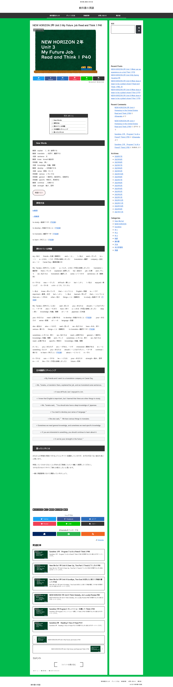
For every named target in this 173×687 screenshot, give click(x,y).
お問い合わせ (132, 681)
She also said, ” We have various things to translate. (69, 419)
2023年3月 (118, 191)
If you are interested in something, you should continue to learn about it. (69, 432)
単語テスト (39, 192)
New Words (58, 120)
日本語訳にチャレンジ (61, 129)
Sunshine (118, 227)
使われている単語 (59, 126)
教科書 (52, 509)
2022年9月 (118, 209)
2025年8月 (118, 162)
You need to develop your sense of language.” (69, 412)
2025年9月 (118, 159)
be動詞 (35, 210)
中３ (116, 235)
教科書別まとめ (105, 681)
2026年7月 (118, 156)
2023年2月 (118, 194)
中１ (116, 230)
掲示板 (139, 681)
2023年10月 (119, 174)
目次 (65, 115)
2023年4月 (118, 188)
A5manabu (119, 116)
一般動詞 (36, 216)
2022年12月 (119, 200)
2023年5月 (118, 185)
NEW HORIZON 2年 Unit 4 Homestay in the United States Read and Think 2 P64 (126, 110)
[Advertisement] (69, 96)
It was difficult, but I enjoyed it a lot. (69, 392)
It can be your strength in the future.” (69, 439)
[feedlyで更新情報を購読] (68, 534)
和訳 (116, 238)
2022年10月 (119, 206)
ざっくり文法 (115, 681)
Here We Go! (119, 221)
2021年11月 (119, 212)
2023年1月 (118, 197)
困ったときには (59, 132)
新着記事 (123, 681)
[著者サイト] (44, 534)
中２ (47, 509)
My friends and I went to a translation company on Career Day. (69, 378)
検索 (112, 23)
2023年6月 (118, 183)
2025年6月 (118, 168)
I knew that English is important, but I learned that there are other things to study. (69, 398)
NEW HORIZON (39, 509)
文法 (116, 244)
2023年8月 (118, 177)
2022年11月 (119, 203)
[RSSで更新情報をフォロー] (93, 534)
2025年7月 (118, 165)
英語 (66, 509)
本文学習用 (59, 509)
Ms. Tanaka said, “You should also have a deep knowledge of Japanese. (69, 405)
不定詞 (53, 222)
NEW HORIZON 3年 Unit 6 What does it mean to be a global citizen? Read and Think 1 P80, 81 (126, 84)
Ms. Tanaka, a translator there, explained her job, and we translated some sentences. (69, 385)
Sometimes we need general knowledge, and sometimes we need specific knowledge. (69, 425)
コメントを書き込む (68, 664)
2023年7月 (118, 180)
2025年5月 (118, 171)
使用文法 (56, 123)
